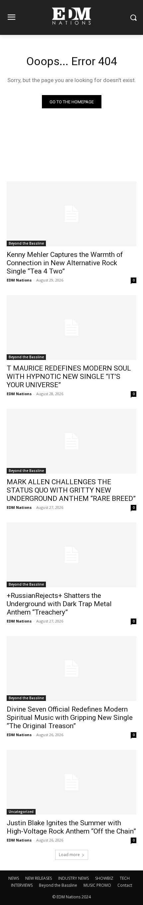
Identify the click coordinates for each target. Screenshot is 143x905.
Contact (124, 885)
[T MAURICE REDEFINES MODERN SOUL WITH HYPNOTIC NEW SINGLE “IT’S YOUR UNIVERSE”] (71, 327)
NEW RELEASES (38, 878)
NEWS (13, 878)
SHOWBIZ (104, 878)
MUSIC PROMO (97, 885)
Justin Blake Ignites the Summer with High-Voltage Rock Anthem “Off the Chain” (71, 827)
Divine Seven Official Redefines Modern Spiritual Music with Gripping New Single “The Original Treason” (70, 717)
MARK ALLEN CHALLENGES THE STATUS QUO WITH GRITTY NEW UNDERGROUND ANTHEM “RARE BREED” (71, 490)
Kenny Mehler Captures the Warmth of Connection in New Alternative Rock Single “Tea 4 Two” (65, 263)
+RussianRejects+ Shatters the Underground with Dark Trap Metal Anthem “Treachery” (59, 604)
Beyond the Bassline (26, 243)
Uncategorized (21, 811)
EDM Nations (19, 280)
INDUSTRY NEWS (73, 878)
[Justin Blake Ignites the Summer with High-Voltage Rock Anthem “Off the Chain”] (71, 782)
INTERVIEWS (22, 885)
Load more (69, 854)
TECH (125, 878)
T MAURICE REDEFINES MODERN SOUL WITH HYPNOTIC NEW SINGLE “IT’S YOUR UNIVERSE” (69, 376)
